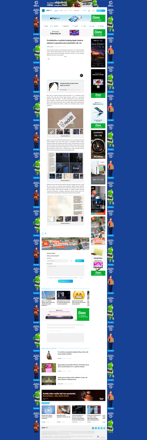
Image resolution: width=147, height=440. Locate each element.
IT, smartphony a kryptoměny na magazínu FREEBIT (63, 436)
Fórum (61, 10)
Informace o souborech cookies (76, 432)
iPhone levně (47, 437)
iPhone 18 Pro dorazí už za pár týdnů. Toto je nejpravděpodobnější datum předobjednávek (93, 418)
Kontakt (84, 10)
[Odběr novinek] (89, 11)
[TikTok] (101, 428)
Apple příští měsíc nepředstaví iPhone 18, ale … (63, 417)
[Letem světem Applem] (47, 10)
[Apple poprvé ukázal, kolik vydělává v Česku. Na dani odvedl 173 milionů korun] (49, 380)
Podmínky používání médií (52, 432)
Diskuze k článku (51, 253)
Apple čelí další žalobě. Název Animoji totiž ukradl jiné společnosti (78, 302)
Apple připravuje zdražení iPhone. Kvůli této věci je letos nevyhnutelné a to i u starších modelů (73, 366)
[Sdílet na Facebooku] (43, 233)
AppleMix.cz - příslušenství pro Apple (78, 436)
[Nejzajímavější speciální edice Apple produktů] (53, 86)
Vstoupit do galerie (65, 136)
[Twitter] (96, 428)
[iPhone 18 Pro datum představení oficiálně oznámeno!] (48, 409)
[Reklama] (36, 3)
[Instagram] (99, 428)
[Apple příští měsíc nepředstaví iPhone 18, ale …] (63, 409)
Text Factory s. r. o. (55, 431)
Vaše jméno (49, 258)
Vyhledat (100, 10)
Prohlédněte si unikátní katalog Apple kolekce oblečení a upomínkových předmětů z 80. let (65, 41)
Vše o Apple (61, 383)
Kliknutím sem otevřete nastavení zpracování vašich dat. (60, 434)
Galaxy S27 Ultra (68, 437)
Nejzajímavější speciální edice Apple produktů (69, 84)
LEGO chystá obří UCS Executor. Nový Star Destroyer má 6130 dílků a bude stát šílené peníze (78, 418)
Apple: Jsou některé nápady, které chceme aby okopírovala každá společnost (48, 303)
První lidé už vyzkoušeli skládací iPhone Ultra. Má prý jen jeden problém (73, 353)
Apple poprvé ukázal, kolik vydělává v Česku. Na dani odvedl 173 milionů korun (72, 379)
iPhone (60, 358)
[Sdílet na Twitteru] (45, 233)
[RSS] (104, 428)
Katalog (71, 10)
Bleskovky (76, 10)
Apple (43, 234)
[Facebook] (93, 428)
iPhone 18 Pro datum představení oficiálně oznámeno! (47, 417)
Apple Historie (50, 46)
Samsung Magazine (45, 436)
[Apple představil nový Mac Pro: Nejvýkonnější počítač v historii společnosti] (63, 295)
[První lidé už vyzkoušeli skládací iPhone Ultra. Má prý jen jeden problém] (49, 355)
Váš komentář (49, 263)
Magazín (56, 10)
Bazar (65, 10)
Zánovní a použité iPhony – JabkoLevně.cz (57, 437)
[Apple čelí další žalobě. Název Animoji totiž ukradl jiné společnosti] (79, 295)
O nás (48, 434)
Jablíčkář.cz (51, 436)
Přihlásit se (79, 260)
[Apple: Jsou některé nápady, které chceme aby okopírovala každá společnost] (48, 295)
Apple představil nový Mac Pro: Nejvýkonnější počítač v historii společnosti (63, 302)
